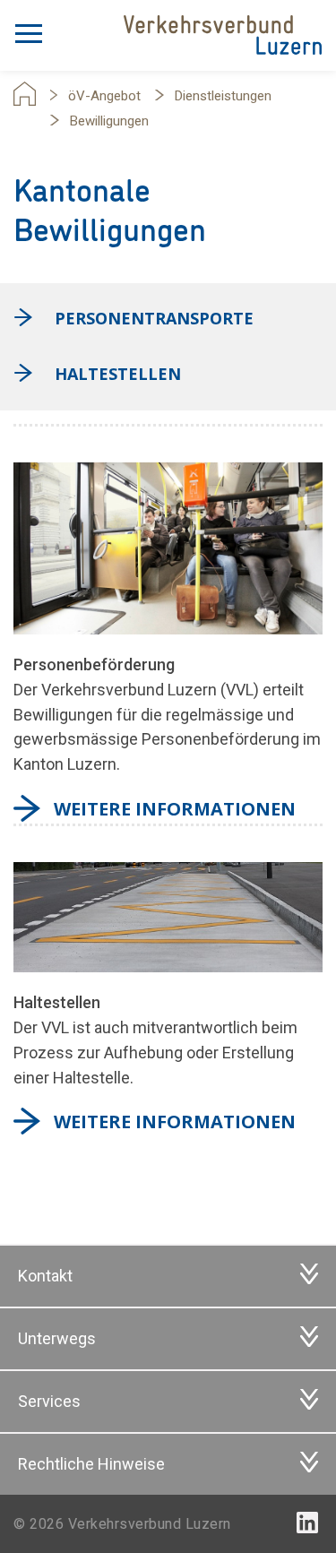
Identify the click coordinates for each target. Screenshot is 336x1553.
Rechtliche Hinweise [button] (91, 1463)
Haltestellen (118, 373)
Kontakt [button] (45, 1275)
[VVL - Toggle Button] (28, 29)
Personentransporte (154, 318)
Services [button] (49, 1401)
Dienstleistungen (223, 96)
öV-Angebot (104, 96)
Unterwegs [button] (57, 1338)
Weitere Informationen (175, 809)
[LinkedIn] (307, 1522)
